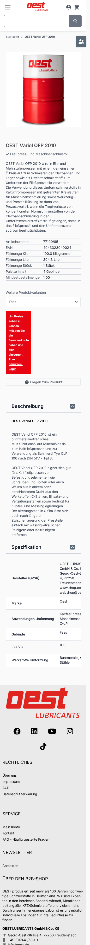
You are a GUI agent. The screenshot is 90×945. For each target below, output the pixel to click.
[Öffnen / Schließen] (76, 302)
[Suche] (75, 21)
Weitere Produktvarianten (26, 292)
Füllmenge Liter (18, 259)
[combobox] (36, 21)
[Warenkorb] (77, 7)
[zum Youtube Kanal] (52, 731)
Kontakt (8, 833)
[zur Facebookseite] (17, 731)
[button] (43, 89)
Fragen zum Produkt (46, 382)
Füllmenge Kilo (17, 253)
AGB (5, 788)
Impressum (11, 781)
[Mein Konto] (69, 7)
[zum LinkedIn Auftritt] (34, 731)
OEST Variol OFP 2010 (40, 36)
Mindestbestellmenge (23, 277)
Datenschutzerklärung (19, 794)
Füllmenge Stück (19, 265)
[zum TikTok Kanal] (43, 746)
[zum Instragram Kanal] (70, 731)
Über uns (9, 775)
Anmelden (10, 866)
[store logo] (37, 6)
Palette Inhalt (16, 271)
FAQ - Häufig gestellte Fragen (25, 839)
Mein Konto (11, 827)
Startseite (12, 36)
